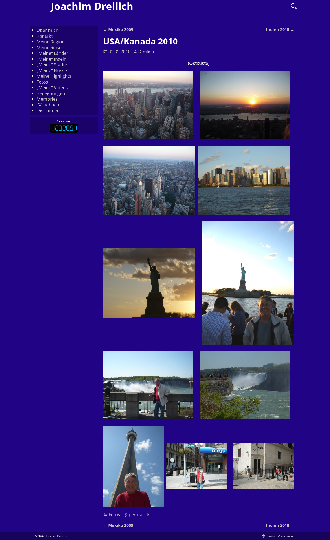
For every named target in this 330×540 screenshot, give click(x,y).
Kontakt (45, 36)
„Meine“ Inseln (51, 59)
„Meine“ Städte (52, 65)
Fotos (114, 514)
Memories (47, 99)
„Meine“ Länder (52, 53)
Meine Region (51, 42)
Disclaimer (48, 110)
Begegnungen (51, 93)
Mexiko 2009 (118, 29)
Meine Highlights (54, 76)
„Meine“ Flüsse (52, 70)
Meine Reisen (50, 47)
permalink (139, 514)
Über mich (47, 30)
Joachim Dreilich (56, 536)
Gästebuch (48, 105)
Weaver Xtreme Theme (281, 536)
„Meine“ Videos (52, 87)
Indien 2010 (280, 29)
